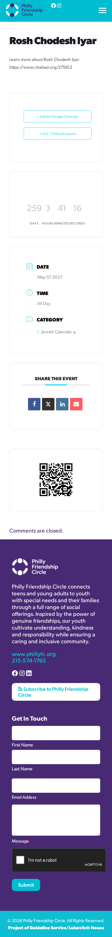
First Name (23, 744)
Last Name (23, 768)
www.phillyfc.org (34, 653)
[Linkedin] (62, 404)
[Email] (76, 404)
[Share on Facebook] (34, 404)
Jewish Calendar (57, 331)
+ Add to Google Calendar (57, 116)
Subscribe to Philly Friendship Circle (53, 691)
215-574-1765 (29, 660)
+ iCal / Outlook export (57, 133)
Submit (26, 884)
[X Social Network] (48, 404)
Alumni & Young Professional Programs (48, 19)
